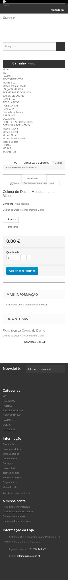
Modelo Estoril (10, 132)
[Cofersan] (34, 24)
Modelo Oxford (10, 141)
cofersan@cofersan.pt (28, 556)
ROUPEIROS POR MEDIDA (18, 122)
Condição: (8, 203)
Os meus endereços (14, 516)
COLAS (7, 424)
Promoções (9, 444)
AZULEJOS (9, 429)
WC (5, 72)
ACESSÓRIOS (10, 105)
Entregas (8, 463)
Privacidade (9, 468)
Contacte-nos (57, 10)
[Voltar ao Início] (6, 163)
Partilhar (11, 219)
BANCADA (8, 109)
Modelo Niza (9, 135)
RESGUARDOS (11, 102)
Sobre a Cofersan (12, 477)
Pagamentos (10, 482)
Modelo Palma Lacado (14, 86)
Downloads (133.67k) (35, 342)
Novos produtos (12, 449)
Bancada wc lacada (13, 112)
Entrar (6, 5)
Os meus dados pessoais (17, 521)
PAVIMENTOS (10, 76)
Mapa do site (10, 487)
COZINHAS (9, 118)
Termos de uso (11, 472)
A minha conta (14, 501)
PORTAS (7, 145)
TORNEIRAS (10, 151)
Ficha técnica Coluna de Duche (24, 330)
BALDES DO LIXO (13, 410)
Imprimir (13, 226)
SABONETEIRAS (12, 415)
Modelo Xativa (10, 128)
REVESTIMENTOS (13, 79)
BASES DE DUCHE (13, 95)
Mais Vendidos (11, 453)
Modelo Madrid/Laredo (14, 138)
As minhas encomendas (16, 506)
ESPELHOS (9, 115)
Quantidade (12, 252)
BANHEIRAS (10, 99)
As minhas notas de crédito (18, 511)
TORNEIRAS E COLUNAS (17, 92)
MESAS (7, 148)
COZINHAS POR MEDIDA (17, 125)
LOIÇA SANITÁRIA (13, 89)
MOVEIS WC (10, 82)
